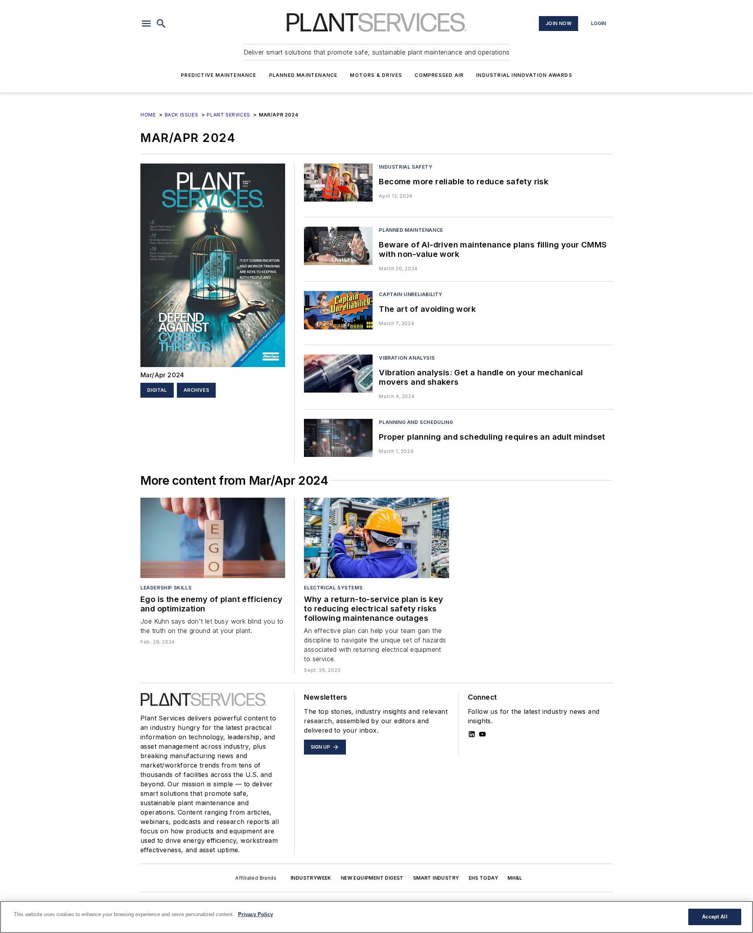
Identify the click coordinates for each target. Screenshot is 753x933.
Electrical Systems (333, 588)
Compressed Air (439, 75)
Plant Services (228, 115)
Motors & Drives (376, 75)
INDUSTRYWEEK (311, 878)
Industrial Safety (405, 167)
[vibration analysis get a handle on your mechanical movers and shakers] (338, 374)
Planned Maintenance (303, 75)
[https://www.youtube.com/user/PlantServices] (482, 734)
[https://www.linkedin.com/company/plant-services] (472, 734)
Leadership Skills (165, 588)
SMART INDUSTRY (436, 878)
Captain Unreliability (410, 294)
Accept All (714, 917)
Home (148, 115)
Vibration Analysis (407, 358)
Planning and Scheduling (416, 422)
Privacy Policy (255, 914)
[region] (376, 917)
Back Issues (181, 115)
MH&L (514, 878)
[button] (146, 23)
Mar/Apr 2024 (162, 375)
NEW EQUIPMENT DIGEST (372, 878)
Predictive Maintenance (218, 75)
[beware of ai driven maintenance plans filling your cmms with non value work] (338, 246)
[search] (161, 23)
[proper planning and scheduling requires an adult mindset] (338, 438)
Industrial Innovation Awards (524, 75)
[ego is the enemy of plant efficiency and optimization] (212, 538)
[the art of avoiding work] (338, 310)
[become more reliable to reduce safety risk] (338, 183)
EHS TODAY (483, 878)
